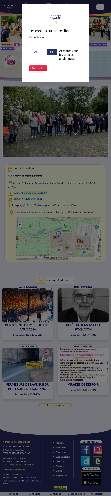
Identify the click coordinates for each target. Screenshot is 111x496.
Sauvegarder (38, 68)
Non (50, 52)
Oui (35, 52)
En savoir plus (36, 37)
